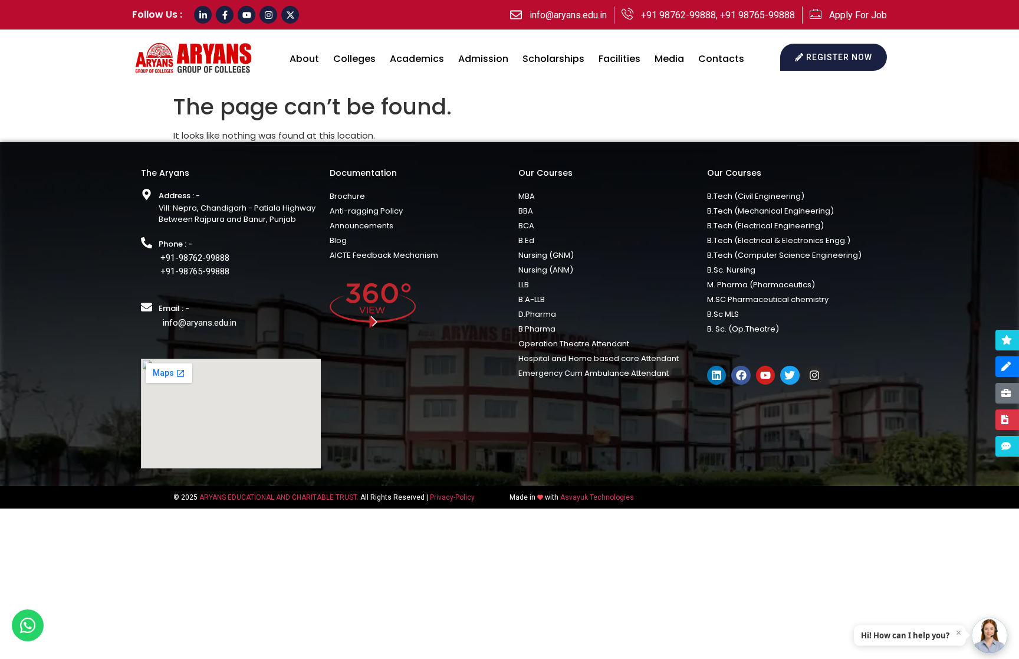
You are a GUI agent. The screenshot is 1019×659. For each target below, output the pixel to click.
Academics (417, 58)
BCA (526, 225)
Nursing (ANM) (545, 270)
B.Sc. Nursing (731, 270)
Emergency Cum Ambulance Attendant (593, 373)
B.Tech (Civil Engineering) (755, 196)
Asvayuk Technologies (597, 497)
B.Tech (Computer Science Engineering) (784, 255)
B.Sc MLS (723, 314)
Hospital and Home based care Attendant (598, 358)
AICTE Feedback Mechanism (384, 255)
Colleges (354, 58)
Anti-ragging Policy (366, 211)
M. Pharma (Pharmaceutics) (761, 284)
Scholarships (553, 58)
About (304, 58)
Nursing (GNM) (546, 255)
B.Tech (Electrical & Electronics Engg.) (778, 240)
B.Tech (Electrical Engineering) (765, 225)
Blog (338, 240)
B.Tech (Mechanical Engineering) (770, 211)
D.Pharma (537, 314)
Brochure (347, 196)
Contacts (721, 58)
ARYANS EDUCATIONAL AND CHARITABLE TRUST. (279, 497)
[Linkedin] (716, 375)
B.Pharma (536, 329)
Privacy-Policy (452, 497)
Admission (483, 58)
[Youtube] (246, 15)
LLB (523, 284)
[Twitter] (789, 375)
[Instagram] (268, 15)
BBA (525, 211)
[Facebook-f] (225, 15)
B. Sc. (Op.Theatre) (743, 329)
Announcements (361, 225)
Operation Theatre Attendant (573, 343)
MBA (526, 196)
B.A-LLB (531, 299)
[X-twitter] (290, 15)
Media (669, 58)
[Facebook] (740, 375)
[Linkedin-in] (203, 15)
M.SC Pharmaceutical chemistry (768, 299)
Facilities (619, 58)
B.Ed (526, 240)
